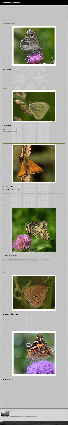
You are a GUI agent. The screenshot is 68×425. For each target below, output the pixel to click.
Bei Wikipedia (5, 88)
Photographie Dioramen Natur (11, 3)
